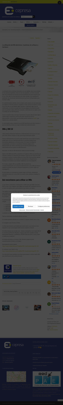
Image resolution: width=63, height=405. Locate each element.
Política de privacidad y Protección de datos (33, 209)
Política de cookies (22, 209)
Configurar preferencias (44, 206)
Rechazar (30, 206)
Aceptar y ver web (18, 206)
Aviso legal (42, 209)
